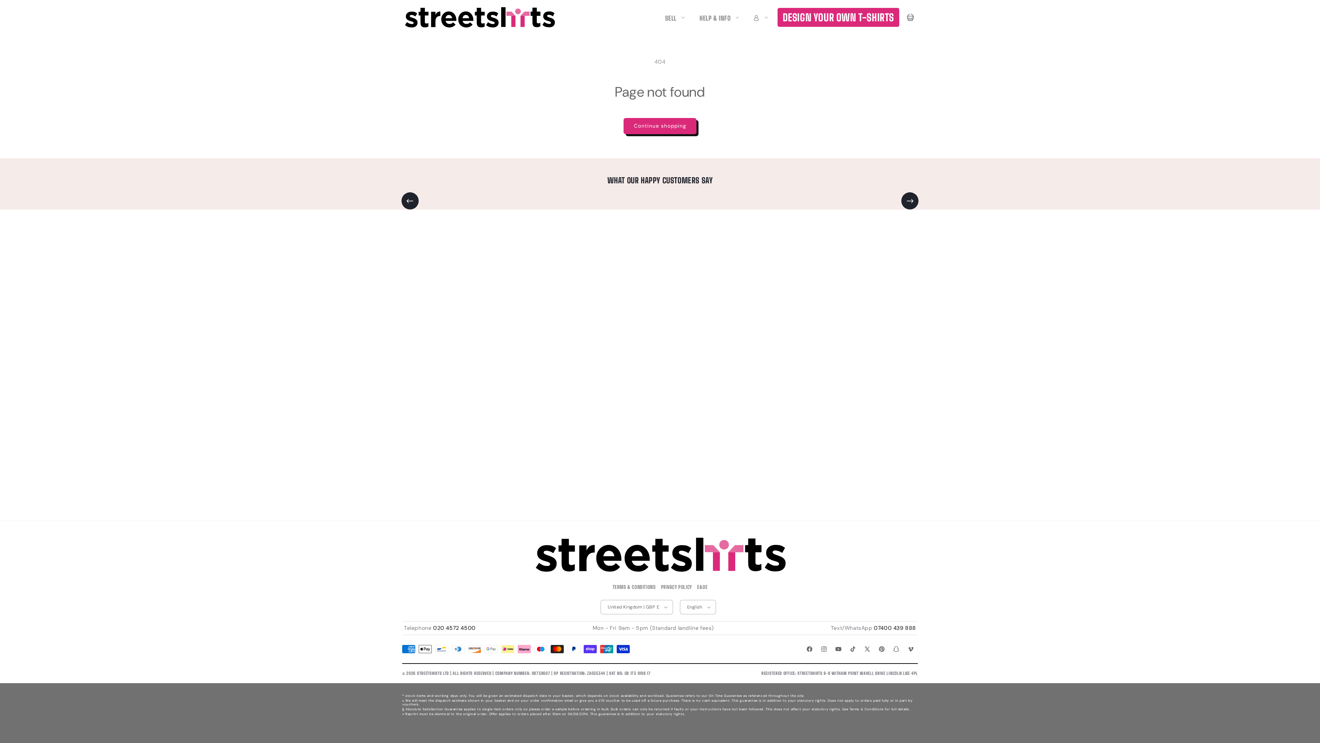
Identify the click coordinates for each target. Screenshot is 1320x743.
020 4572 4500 (454, 628)
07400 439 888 (895, 628)
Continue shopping (660, 125)
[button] (760, 17)
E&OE (702, 587)
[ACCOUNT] (760, 17)
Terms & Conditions (634, 587)
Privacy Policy (676, 587)
